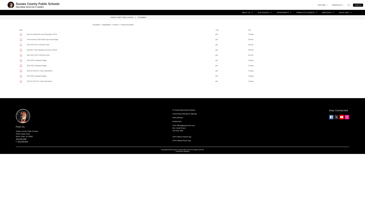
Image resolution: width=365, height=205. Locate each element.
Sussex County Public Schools (122, 17)
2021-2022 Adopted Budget (36, 76)
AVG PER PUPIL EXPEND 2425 (38, 55)
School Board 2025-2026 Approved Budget (42, 39)
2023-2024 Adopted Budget (37, 60)
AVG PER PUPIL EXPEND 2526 (38, 45)
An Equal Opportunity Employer (184, 110)
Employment (176, 121)
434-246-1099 (21, 139)
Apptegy (186, 151)
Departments (107, 25)
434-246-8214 (23, 142)
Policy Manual (177, 118)
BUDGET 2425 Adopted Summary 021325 (42, 50)
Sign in (358, 5)
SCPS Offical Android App (181, 137)
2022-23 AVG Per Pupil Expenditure (39, 71)
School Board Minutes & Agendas (184, 114)
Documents (142, 17)
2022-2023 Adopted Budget (36, 66)
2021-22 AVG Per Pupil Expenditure (39, 81)
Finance (115, 25)
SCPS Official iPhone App (181, 141)
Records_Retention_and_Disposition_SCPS (42, 34)
